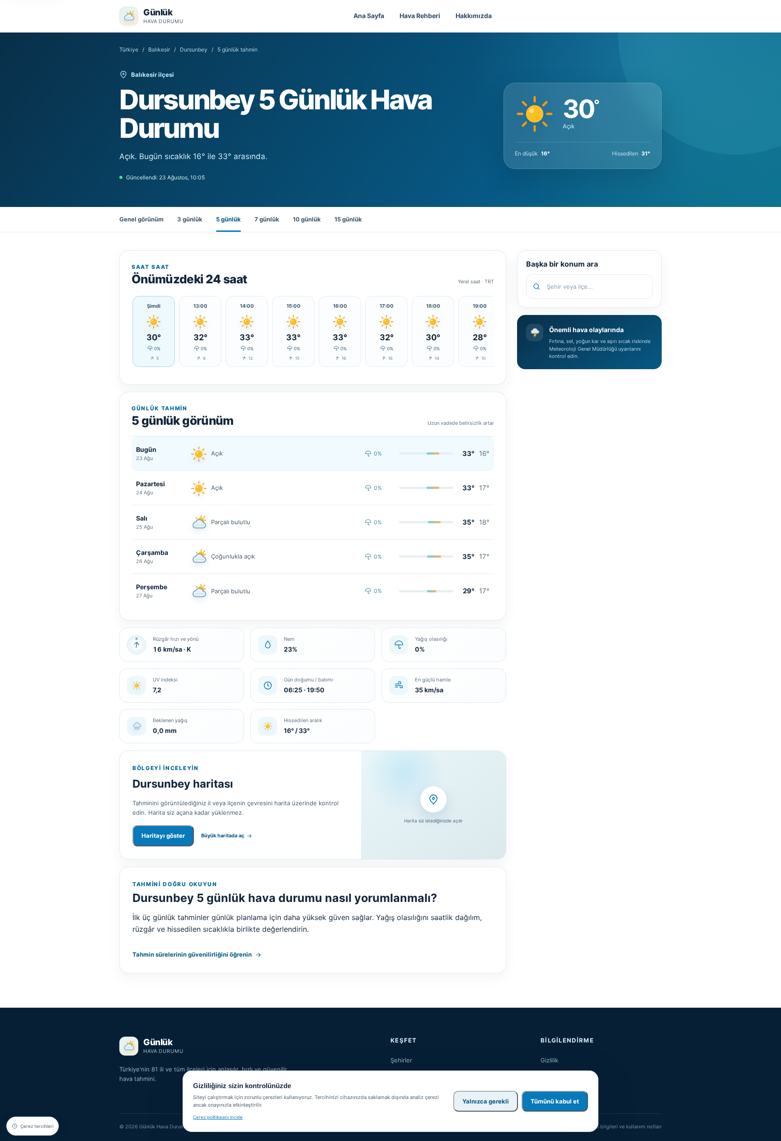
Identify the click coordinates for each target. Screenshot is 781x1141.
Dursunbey (193, 49)
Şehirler (401, 1060)
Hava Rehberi (420, 15)
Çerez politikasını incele (218, 1117)
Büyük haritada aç (222, 835)
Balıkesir (159, 49)
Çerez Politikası (562, 1073)
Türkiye (128, 49)
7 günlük (266, 219)
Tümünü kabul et (555, 1101)
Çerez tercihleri (36, 1126)
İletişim (550, 1086)
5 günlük (228, 219)
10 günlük (307, 219)
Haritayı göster (163, 835)
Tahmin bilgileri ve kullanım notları (622, 1126)
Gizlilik (549, 1060)
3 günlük (189, 219)
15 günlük (348, 219)
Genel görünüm (141, 219)
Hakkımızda (474, 15)
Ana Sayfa (368, 15)
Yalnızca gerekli (485, 1101)
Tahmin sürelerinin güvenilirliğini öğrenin (192, 954)
